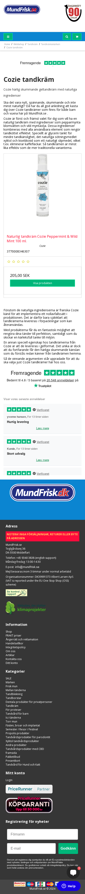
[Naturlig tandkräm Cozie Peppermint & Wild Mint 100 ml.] (42, 192)
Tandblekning (14, 694)
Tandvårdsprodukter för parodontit (28, 737)
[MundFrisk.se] (21, 9)
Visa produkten (42, 283)
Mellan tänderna (16, 690)
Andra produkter (16, 745)
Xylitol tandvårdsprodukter (22, 741)
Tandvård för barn (17, 714)
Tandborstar (13, 698)
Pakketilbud (13, 757)
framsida (11, 753)
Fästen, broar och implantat (23, 725)
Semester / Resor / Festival (22, 729)
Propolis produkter (17, 733)
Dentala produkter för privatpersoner (29, 702)
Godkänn (68, 848)
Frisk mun (11, 686)
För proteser (13, 710)
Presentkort (13, 761)
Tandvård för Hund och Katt (23, 764)
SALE (8, 678)
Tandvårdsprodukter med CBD (25, 749)
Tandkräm (12, 706)
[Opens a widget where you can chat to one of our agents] (69, 886)
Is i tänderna (13, 717)
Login (9, 780)
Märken (10, 682)
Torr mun (11, 721)
